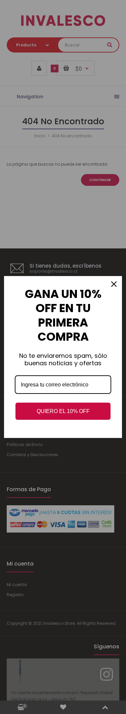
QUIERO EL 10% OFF (63, 411)
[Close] (114, 284)
